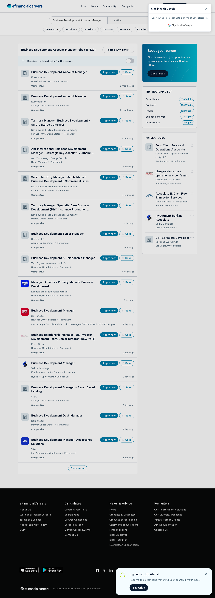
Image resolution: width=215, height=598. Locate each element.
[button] (107, 299)
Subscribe (139, 587)
